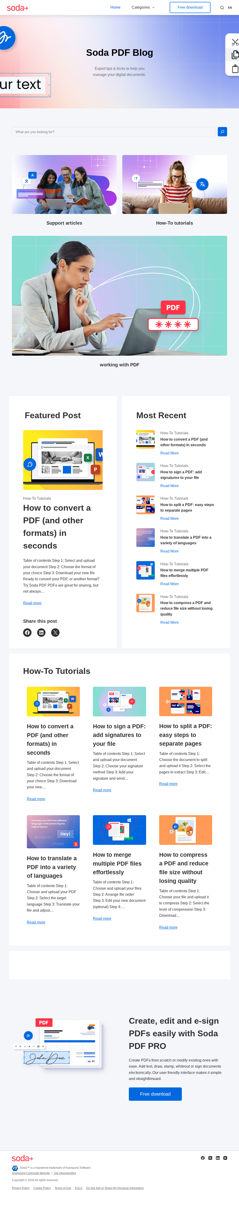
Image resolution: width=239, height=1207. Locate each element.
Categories (141, 7)
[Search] (222, 7)
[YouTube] (225, 1158)
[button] (230, 8)
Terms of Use (63, 1188)
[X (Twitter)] (210, 1158)
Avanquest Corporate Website (31, 1173)
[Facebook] (203, 1158)
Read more (32, 603)
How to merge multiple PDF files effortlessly (184, 573)
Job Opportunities (65, 1173)
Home (115, 7)
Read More (169, 453)
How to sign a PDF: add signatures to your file (181, 475)
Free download (190, 7)
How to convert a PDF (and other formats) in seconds (57, 526)
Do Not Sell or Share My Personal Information (115, 1188)
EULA (78, 1188)
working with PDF (119, 364)
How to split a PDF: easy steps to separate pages (187, 507)
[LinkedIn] (218, 1158)
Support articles (64, 223)
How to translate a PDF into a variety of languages (185, 540)
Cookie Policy (42, 1188)
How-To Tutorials (37, 498)
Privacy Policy (21, 1188)
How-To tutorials (174, 223)
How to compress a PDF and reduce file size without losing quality (186, 608)
